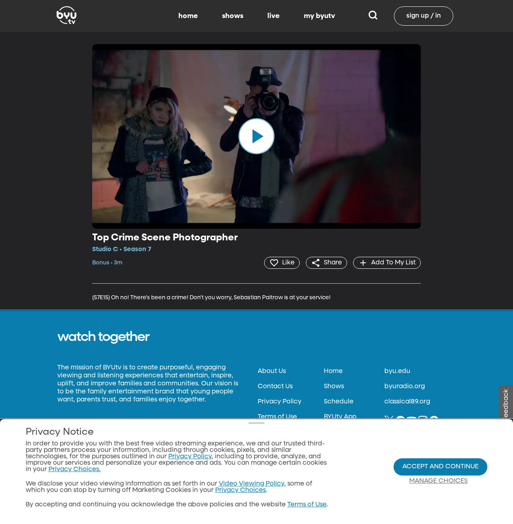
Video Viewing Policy (251, 484)
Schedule (338, 402)
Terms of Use (277, 417)
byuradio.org (404, 386)
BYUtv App (340, 417)
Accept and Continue (440, 467)
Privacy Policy (279, 402)
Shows (334, 386)
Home (333, 371)
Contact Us (275, 386)
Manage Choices (438, 481)
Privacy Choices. (74, 469)
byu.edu (397, 371)
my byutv (319, 16)
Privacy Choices (240, 490)
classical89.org (407, 402)
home (188, 16)
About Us (272, 371)
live (273, 16)
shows (232, 16)
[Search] (373, 16)
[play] (256, 136)
